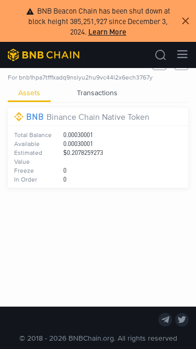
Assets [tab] (29, 92)
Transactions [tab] (97, 92)
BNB (35, 116)
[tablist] (98, 93)
